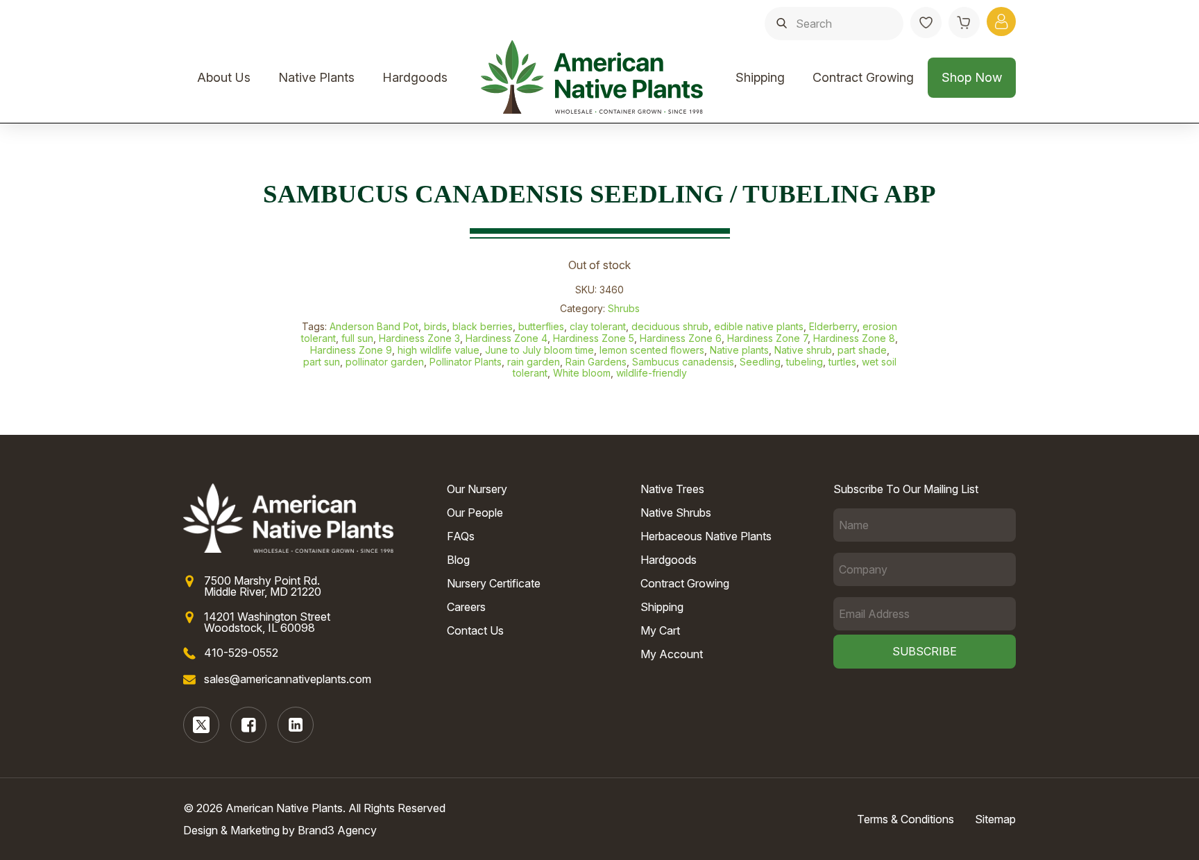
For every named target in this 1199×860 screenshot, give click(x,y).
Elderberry (833, 326)
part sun (321, 362)
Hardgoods (415, 77)
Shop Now (972, 77)
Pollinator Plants (466, 362)
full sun (357, 338)
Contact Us (475, 630)
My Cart (660, 630)
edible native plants (758, 326)
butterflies (541, 326)
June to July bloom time (539, 350)
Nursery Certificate (494, 583)
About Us (223, 77)
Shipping (760, 77)
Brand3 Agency (337, 830)
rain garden (533, 362)
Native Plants (316, 77)
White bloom (582, 373)
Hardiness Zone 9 (351, 350)
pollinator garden (385, 362)
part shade (862, 350)
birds (435, 326)
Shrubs (624, 308)
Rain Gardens (596, 362)
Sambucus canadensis (683, 362)
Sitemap (995, 819)
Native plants (739, 350)
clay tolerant (598, 326)
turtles (842, 362)
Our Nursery (477, 489)
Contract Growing (863, 77)
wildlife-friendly (651, 373)
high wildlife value (438, 350)
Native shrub (803, 350)
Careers (466, 607)
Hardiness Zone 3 (419, 338)
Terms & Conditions (905, 819)
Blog (458, 560)
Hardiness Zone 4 (506, 338)
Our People (475, 512)
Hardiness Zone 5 (593, 338)
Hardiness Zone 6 (681, 338)
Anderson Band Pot (374, 326)
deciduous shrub (669, 326)
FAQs (461, 536)
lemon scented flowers (652, 350)
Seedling (760, 362)
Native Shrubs (675, 512)
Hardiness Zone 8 (854, 338)
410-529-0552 (241, 652)
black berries (482, 326)
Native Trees (672, 489)
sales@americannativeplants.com (287, 679)
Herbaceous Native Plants (706, 536)
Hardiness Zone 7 (767, 338)
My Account (671, 654)
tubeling (804, 362)
